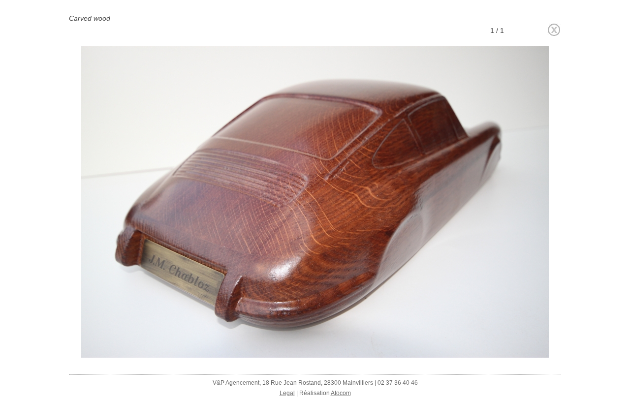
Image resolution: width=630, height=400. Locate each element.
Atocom (341, 393)
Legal (287, 393)
